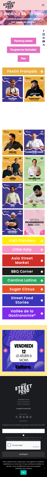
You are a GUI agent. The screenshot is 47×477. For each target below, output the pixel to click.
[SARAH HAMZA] (12, 89)
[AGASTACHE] (12, 169)
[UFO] (34, 195)
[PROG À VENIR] (34, 222)
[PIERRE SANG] (12, 142)
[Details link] (23, 362)
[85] (34, 169)
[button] (5, 350)
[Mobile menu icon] (43, 5)
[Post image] (23, 351)
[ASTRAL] (12, 195)
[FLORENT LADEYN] (34, 89)
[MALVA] (34, 116)
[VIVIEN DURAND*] (12, 222)
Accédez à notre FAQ (23, 409)
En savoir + (22, 370)
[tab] (23, 71)
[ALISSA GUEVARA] (12, 116)
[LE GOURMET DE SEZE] (34, 142)
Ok (23, 472)
